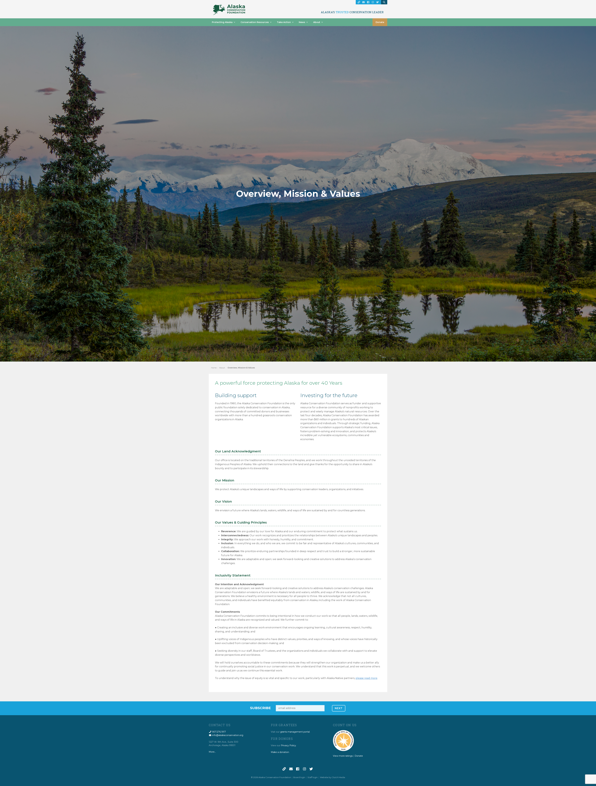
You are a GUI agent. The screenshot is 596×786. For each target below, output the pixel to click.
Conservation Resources (255, 22)
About (316, 22)
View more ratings (343, 755)
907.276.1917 (219, 731)
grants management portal (295, 731)
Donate (380, 22)
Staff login (312, 777)
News (302, 22)
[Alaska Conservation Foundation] (229, 9)
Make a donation (280, 752)
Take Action (284, 22)
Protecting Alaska (222, 22)
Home (214, 368)
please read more (366, 678)
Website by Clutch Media (332, 777)
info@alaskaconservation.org (227, 735)
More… (212, 751)
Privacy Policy (288, 745)
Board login (299, 777)
